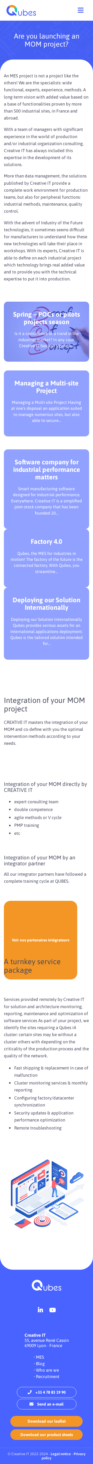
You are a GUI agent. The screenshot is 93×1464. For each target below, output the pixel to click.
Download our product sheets (46, 1434)
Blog (40, 1363)
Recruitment (47, 1376)
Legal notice (61, 1454)
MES (40, 1357)
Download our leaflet (47, 1421)
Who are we (47, 1370)
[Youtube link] (52, 1310)
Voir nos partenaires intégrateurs (40, 940)
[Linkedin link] (40, 1310)
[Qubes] (21, 10)
